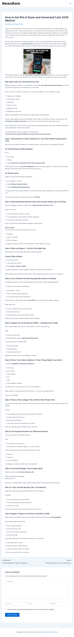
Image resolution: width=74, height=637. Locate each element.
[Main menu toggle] (70, 3)
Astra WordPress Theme (50, 632)
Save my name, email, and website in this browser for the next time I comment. (30, 609)
